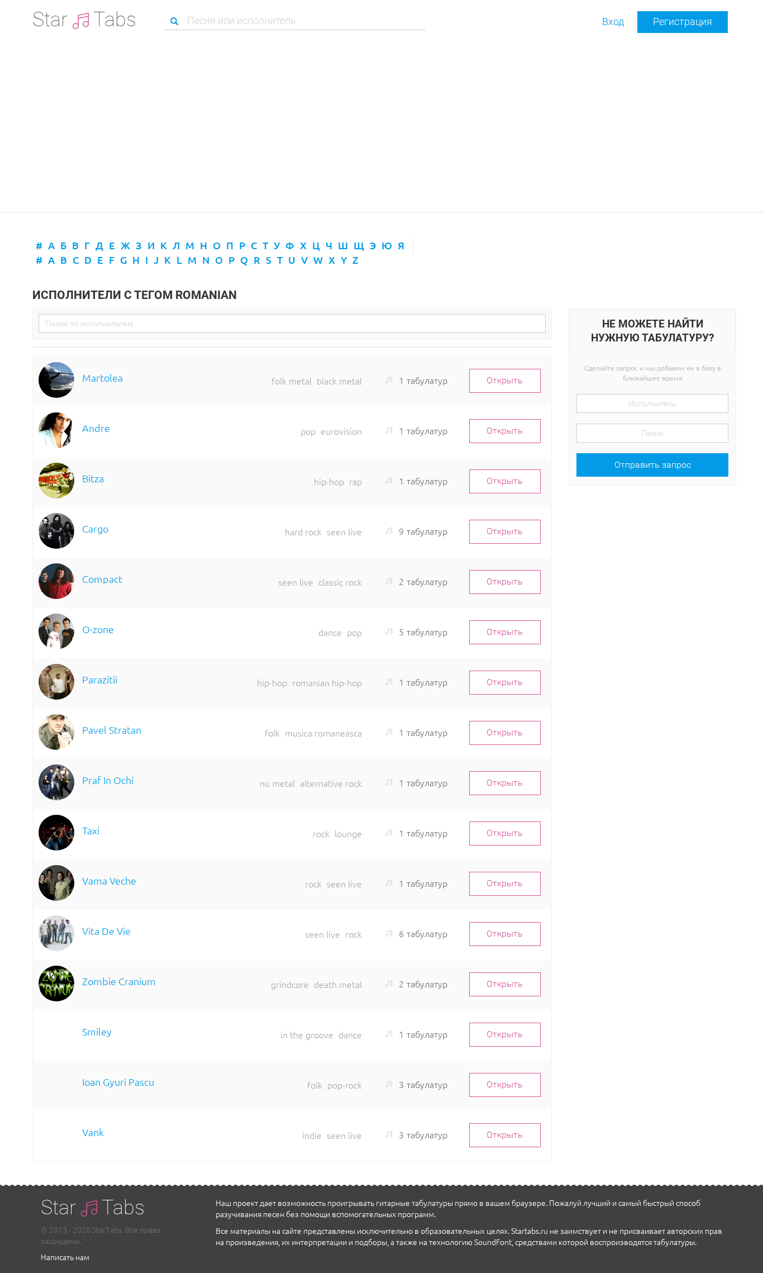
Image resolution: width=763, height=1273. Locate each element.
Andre (96, 427)
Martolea (102, 377)
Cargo (95, 528)
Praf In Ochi (107, 779)
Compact (102, 578)
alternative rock (331, 783)
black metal (339, 380)
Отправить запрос (652, 464)
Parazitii (99, 679)
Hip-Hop (329, 481)
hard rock (303, 531)
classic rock (340, 582)
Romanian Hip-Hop (327, 682)
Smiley (97, 1031)
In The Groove (306, 1034)
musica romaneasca (323, 732)
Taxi (90, 830)
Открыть (505, 380)
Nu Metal (277, 783)
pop (308, 431)
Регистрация (682, 21)
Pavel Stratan (111, 729)
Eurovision (341, 431)
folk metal (291, 380)
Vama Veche (109, 880)
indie (312, 1135)
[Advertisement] (381, 122)
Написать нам (65, 1256)
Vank (93, 1131)
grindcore (290, 984)
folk (272, 732)
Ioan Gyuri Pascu (118, 1081)
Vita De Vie (106, 930)
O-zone (98, 629)
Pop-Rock (344, 1085)
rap (355, 481)
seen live (344, 531)
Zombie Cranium (119, 981)
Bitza (93, 478)
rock (321, 833)
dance (330, 632)
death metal (338, 984)
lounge (348, 833)
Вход (613, 21)
